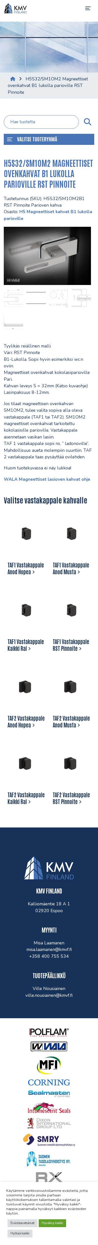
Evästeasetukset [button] (22, 1223)
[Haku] (87, 122)
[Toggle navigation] (88, 8)
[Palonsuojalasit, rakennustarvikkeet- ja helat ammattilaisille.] (15, 8)
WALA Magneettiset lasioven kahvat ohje (47, 479)
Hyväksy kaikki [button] (52, 1223)
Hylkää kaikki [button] (20, 1233)
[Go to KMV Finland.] (13, 79)
